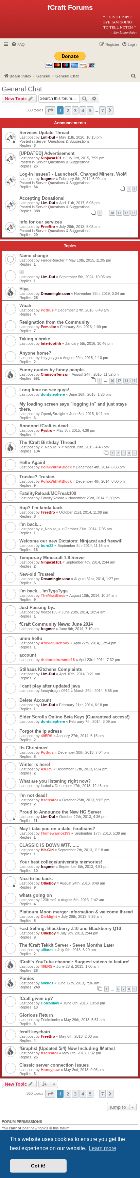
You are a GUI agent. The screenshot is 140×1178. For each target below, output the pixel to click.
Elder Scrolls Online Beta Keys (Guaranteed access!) (74, 716)
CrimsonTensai (54, 374)
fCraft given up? (36, 998)
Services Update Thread (44, 132)
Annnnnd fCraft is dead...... (47, 425)
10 (112, 213)
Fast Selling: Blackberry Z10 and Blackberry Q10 (70, 928)
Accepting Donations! (42, 198)
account (27, 655)
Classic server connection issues (54, 1065)
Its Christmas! (34, 747)
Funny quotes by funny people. (52, 369)
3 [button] (75, 110)
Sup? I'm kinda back (41, 507)
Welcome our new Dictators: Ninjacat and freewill (71, 540)
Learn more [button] (102, 1148)
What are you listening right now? (55, 781)
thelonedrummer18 (58, 660)
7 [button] (102, 110)
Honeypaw (50, 1070)
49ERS (46, 736)
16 (112, 380)
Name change (33, 255)
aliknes (47, 950)
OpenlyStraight (53, 414)
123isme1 (49, 900)
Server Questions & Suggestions (63, 141)
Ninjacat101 (51, 158)
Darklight (49, 916)
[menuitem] (18, 44)
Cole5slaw (50, 1003)
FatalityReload (52, 498)
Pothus (47, 310)
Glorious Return (36, 1015)
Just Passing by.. (37, 607)
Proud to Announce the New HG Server (60, 812)
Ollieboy (48, 883)
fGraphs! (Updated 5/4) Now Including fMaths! (67, 1048)
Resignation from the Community (54, 322)
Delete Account (35, 700)
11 (119, 213)
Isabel (46, 786)
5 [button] (90, 110)
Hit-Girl (47, 850)
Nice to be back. (36, 878)
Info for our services (40, 222)
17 (119, 380)
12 (126, 213)
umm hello (30, 638)
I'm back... (30, 524)
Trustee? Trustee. (37, 476)
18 (126, 380)
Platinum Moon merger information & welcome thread (76, 911)
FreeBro (48, 227)
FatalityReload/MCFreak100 (47, 493)
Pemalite (48, 327)
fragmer (48, 179)
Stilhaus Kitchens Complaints (50, 669)
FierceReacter (53, 260)
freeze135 (49, 612)
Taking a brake (34, 338)
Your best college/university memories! (60, 861)
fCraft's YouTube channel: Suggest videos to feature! (74, 961)
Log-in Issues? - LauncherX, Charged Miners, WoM (73, 174)
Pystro (46, 430)
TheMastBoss (53, 595)
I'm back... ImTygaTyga (43, 590)
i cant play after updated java (49, 686)
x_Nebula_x (50, 447)
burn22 (47, 545)
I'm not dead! (33, 795)
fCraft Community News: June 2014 (56, 624)
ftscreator (49, 800)
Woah (25, 305)
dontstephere (53, 394)
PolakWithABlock (56, 467)
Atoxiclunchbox (55, 643)
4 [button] (83, 110)
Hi (21, 272)
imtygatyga (50, 358)
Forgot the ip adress (40, 731)
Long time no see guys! (44, 389)
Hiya (24, 288)
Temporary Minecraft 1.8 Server (52, 557)
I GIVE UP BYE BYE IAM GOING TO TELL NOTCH (120, 24)
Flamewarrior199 (55, 833)
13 (133, 213)
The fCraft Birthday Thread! (47, 442)
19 (133, 380)
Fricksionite (50, 1020)
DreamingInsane (55, 293)
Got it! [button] (38, 1165)
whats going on (35, 895)
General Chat (22, 89)
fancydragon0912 (55, 691)
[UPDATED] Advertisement (46, 153)
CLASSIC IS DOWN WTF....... (49, 845)
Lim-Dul (48, 137)
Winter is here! (34, 764)
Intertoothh (51, 343)
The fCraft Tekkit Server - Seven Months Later (66, 945)
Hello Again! (32, 462)
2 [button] (68, 110)
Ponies (26, 978)
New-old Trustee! (36, 574)
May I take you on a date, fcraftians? (57, 828)
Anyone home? (35, 353)
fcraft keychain (34, 1031)
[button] (50, 110)
